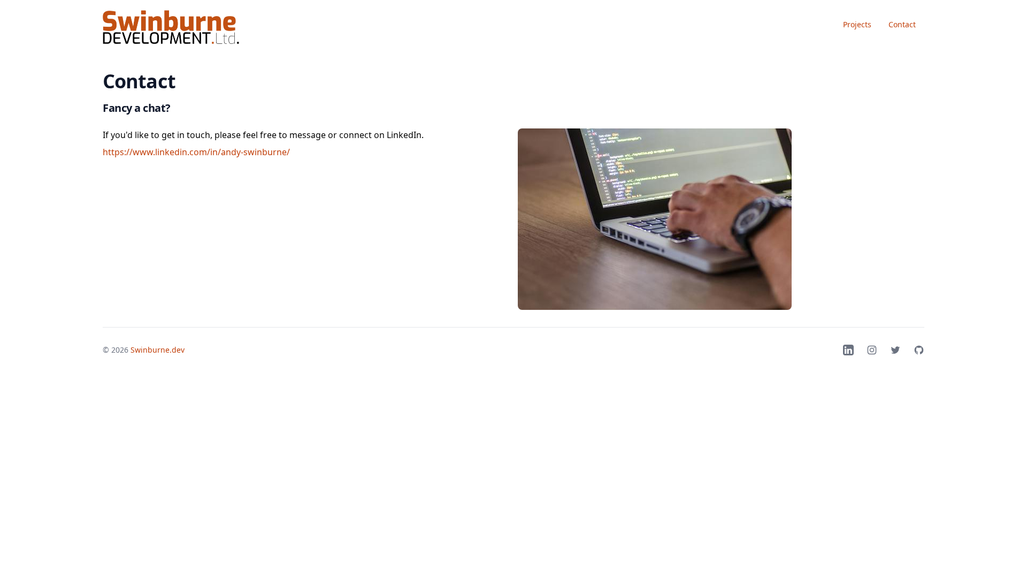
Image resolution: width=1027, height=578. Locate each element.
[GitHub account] (919, 350)
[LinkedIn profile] (848, 350)
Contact (902, 24)
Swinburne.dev (158, 350)
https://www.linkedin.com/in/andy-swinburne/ (196, 152)
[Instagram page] (872, 350)
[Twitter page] (895, 350)
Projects (857, 24)
